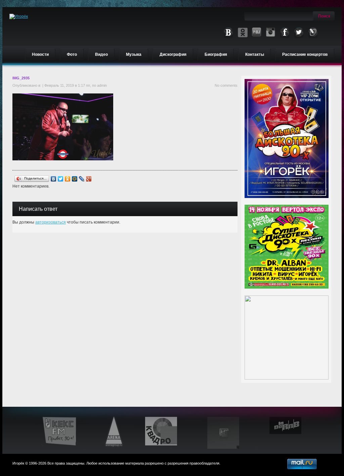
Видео (101, 54)
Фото (72, 54)
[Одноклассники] (67, 178)
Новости (40, 54)
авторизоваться (50, 222)
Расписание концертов (305, 54)
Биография (216, 54)
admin (102, 85)
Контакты (254, 54)
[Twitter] (60, 178)
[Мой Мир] (74, 178)
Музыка (133, 54)
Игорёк (18, 463)
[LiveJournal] (81, 178)
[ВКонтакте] (53, 178)
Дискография (173, 54)
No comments (226, 85)
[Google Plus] (88, 178)
